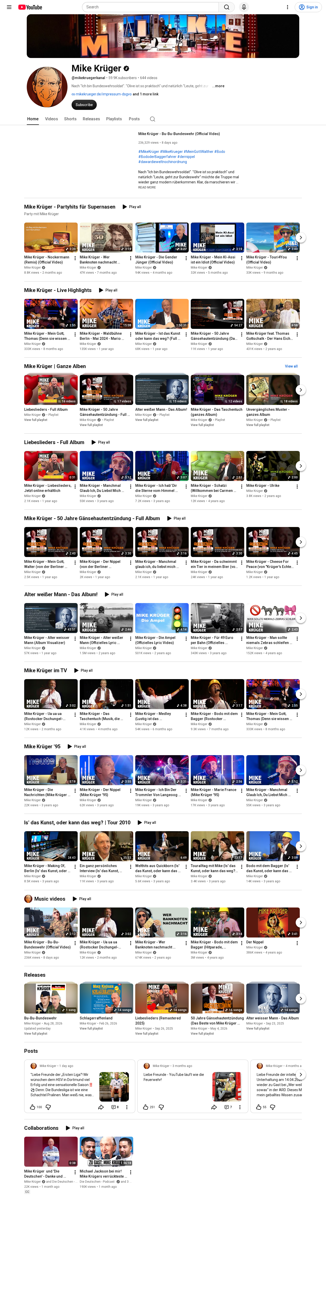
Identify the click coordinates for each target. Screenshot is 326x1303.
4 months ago (295, 1066)
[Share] (101, 1107)
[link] (80, 1088)
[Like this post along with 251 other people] (146, 1107)
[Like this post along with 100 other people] (33, 1107)
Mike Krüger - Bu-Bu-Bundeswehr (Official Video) (179, 134)
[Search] (227, 7)
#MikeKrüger (148, 152)
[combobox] (152, 7)
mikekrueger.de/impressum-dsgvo (103, 94)
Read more (147, 187)
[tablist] (163, 119)
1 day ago (66, 1066)
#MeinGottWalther (198, 152)
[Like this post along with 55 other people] (259, 1107)
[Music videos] (29, 899)
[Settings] (287, 7)
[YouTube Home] (30, 7)
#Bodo (219, 152)
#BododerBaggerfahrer (157, 157)
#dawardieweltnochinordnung (162, 162)
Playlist (53, 415)
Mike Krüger (32, 268)
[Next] (301, 238)
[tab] (33, 119)
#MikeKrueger (171, 152)
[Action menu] (127, 1107)
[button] (147, 187)
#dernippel (186, 157)
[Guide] (9, 7)
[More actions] (75, 258)
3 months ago (182, 1066)
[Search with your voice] (244, 7)
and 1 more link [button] (145, 94)
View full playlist (35, 420)
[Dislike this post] (48, 1107)
